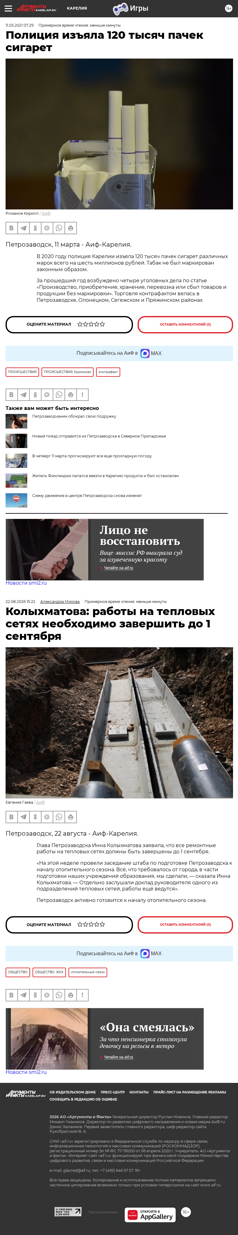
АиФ (46, 213)
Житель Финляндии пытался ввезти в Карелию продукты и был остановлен (105, 475)
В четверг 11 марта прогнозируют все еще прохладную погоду (92, 456)
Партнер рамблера (103, 1212)
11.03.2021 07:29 (19, 25)
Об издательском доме (73, 1092)
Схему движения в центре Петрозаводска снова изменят (87, 495)
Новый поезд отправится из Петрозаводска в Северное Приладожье (99, 436)
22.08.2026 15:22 (20, 601)
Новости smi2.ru (26, 583)
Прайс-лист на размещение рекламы (189, 1092)
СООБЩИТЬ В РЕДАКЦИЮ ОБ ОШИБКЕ (83, 1099)
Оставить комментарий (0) (185, 325)
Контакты (139, 1092)
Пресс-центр (113, 1092)
